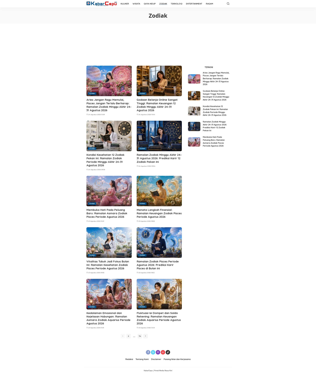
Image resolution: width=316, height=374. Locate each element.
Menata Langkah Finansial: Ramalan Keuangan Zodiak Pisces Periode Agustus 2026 (159, 213)
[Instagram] (158, 352)
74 (140, 336)
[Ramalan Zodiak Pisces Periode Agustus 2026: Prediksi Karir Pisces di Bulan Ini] (159, 242)
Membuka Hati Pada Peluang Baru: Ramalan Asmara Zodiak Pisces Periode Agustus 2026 (106, 213)
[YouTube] (163, 352)
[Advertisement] (158, 42)
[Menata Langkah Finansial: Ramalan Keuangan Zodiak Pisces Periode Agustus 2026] (159, 191)
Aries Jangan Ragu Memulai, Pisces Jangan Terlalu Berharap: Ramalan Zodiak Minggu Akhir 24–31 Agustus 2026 (108, 105)
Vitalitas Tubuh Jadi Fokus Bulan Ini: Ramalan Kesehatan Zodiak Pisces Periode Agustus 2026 (107, 265)
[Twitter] (153, 352)
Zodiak (92, 93)
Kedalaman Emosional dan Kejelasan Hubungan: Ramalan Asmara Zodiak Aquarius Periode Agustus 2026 (108, 318)
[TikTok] (168, 352)
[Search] (228, 3)
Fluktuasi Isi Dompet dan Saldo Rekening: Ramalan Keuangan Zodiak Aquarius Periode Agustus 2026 (159, 318)
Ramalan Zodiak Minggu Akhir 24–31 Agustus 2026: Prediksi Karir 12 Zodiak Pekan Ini (159, 158)
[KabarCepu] (101, 3)
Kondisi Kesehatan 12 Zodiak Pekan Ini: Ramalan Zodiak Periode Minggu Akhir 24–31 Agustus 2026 (105, 160)
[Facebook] (148, 352)
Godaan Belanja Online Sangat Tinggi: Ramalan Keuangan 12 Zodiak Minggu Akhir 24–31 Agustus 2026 (157, 105)
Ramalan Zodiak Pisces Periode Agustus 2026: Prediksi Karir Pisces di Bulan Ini (158, 265)
